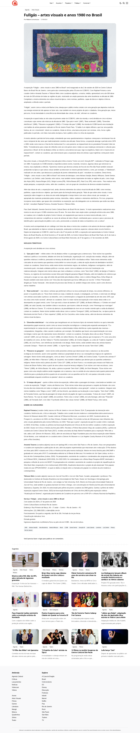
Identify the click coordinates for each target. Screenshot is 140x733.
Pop (43, 704)
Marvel (44, 698)
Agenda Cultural (17, 676)
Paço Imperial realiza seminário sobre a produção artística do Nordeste (25, 615)
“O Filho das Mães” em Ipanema (25, 650)
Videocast (15, 687)
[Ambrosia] (15, 3)
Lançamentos (16, 682)
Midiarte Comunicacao (32, 19)
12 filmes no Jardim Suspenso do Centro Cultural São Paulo (84, 651)
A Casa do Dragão (48, 676)
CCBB (66, 527)
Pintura (113, 527)
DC (43, 685)
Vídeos (14, 690)
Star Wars (45, 715)
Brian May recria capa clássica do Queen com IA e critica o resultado (54, 575)
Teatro (14, 720)
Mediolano (118, 730)
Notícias (14, 685)
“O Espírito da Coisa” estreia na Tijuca (54, 651)
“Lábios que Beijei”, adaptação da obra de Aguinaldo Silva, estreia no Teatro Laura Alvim (113, 615)
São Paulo (45, 712)
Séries (14, 717)
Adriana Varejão (33, 527)
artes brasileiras (43, 527)
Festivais (45, 693)
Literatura (15, 706)
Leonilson (98, 527)
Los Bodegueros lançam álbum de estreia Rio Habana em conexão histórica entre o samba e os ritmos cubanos (113, 576)
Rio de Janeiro (28, 530)
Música (14, 712)
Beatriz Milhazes (54, 527)
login (40, 539)
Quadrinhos (16, 715)
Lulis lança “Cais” (108, 650)
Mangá (14, 709)
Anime (14, 695)
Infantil (44, 695)
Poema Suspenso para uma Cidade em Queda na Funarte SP (55, 614)
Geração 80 (82, 527)
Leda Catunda (90, 527)
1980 (26, 527)
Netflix (44, 701)
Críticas (14, 679)
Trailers (44, 717)
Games (14, 704)
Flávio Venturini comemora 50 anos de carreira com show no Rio (83, 575)
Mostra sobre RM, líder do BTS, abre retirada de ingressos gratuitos (24, 578)
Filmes (14, 701)
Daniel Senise (73, 527)
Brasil (61, 527)
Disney (44, 687)
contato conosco (105, 730)
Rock (43, 709)
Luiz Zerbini (106, 527)
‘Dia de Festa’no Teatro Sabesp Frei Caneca (83, 614)
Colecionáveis (47, 682)
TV (43, 720)
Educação (45, 690)
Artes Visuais (16, 698)
